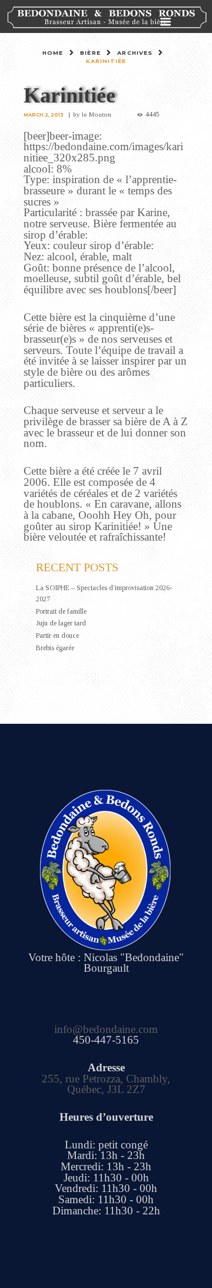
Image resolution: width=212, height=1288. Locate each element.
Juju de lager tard (61, 623)
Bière (90, 52)
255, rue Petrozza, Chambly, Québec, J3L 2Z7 (106, 1084)
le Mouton (96, 114)
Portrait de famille (61, 611)
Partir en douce (57, 635)
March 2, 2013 (44, 115)
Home (52, 52)
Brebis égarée (55, 648)
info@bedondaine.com (106, 1029)
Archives (135, 52)
